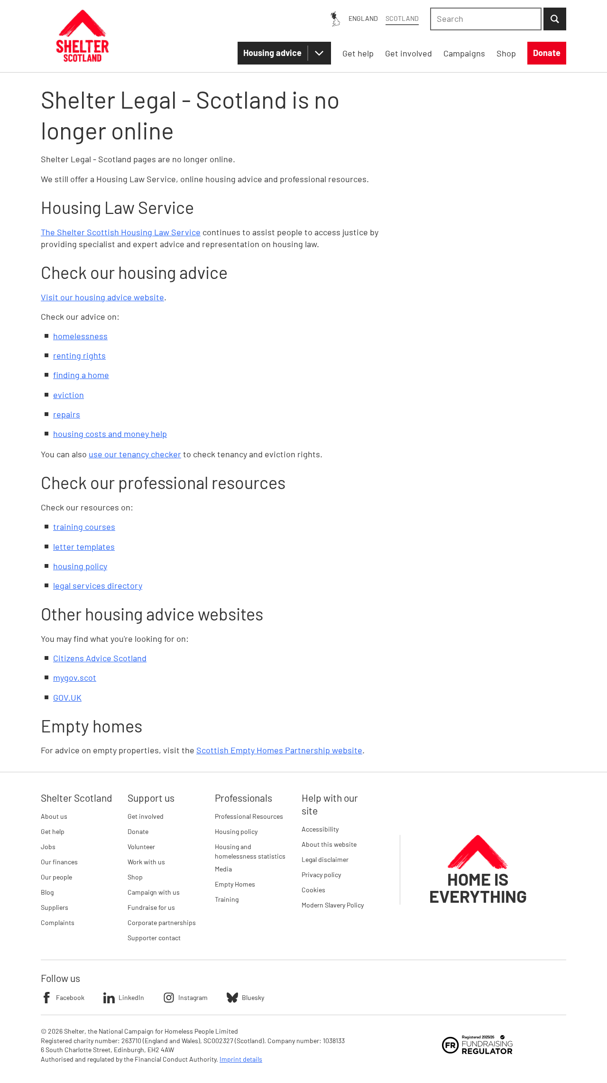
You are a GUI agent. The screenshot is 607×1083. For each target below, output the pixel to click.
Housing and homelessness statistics (250, 851)
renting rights (79, 355)
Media (223, 869)
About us (54, 816)
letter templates (84, 546)
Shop (135, 877)
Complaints (57, 922)
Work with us (146, 862)
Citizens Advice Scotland (100, 658)
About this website (329, 844)
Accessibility (320, 829)
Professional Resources (249, 816)
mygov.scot (74, 677)
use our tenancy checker (135, 454)
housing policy (80, 566)
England (363, 18)
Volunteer (141, 846)
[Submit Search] (554, 19)
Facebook (70, 997)
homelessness (80, 336)
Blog (47, 892)
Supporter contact (154, 938)
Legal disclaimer (325, 859)
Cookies (313, 890)
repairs (66, 414)
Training (227, 899)
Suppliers (54, 907)
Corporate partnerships (162, 922)
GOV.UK (67, 697)
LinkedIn (131, 997)
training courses (84, 526)
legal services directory (97, 585)
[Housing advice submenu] (319, 53)
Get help (52, 831)
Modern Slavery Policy (333, 905)
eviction (68, 394)
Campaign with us (154, 892)
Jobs (48, 846)
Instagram (193, 997)
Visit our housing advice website (102, 297)
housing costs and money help (110, 433)
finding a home (81, 375)
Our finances (59, 862)
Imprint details (241, 1059)
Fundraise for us (151, 907)
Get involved (146, 816)
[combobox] (486, 19)
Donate (138, 831)
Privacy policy (321, 874)
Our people (56, 877)
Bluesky (253, 997)
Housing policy (236, 831)
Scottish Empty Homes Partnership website (279, 750)
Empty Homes (235, 884)
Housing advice (272, 52)
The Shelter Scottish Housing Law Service (121, 232)
